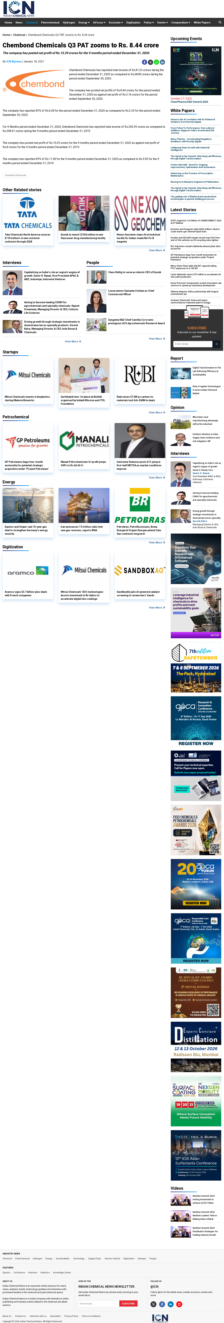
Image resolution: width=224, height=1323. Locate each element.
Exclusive (115, 22)
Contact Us (20, 1316)
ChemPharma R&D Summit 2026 (189, 100)
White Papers (202, 22)
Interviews (12, 262)
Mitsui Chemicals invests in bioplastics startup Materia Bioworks (27, 398)
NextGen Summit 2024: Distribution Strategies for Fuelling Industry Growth (205, 1231)
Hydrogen (69, 22)
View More (156, 250)
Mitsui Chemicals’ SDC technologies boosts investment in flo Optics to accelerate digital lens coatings (82, 595)
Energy (83, 22)
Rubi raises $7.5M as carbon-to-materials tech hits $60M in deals (136, 398)
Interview (32, 1272)
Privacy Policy (71, 1316)
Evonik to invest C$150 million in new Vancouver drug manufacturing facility (83, 236)
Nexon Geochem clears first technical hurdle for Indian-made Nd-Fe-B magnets (138, 238)
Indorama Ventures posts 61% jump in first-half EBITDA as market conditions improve (139, 465)
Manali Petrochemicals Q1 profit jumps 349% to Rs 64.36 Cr (83, 463)
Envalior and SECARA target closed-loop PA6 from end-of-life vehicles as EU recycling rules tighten (195, 239)
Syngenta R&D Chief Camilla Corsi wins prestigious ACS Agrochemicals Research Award (136, 321)
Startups (142, 1258)
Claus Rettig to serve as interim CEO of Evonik (134, 272)
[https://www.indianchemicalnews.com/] (169, 1318)
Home (8, 22)
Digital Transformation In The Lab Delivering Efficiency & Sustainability (207, 371)
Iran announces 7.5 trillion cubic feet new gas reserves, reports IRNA (82, 528)
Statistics (45, 1272)
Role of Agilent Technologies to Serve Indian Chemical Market (207, 390)
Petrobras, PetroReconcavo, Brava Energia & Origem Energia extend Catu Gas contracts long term (139, 530)
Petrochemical (50, 22)
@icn (154, 1286)
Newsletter (55, 1316)
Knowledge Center (62, 1272)
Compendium (180, 22)
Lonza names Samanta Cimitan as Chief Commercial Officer (131, 292)
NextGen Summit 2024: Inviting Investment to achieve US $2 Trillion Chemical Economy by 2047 (206, 1199)
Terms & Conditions (91, 1316)
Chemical (32, 22)
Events (161, 22)
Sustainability (63, 1258)
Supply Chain (95, 1258)
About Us (6, 1316)
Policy (148, 22)
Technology (79, 1258)
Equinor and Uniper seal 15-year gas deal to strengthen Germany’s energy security (26, 530)
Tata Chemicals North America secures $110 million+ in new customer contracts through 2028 (27, 238)
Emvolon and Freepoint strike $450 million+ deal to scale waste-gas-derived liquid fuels (195, 230)
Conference (19, 1272)
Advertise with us (38, 1316)
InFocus (98, 22)
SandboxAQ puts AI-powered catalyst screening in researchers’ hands (138, 593)
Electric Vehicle (112, 1258)
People (93, 262)
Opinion (6, 1272)
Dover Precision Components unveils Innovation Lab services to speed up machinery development (196, 284)
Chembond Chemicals (15, 175)
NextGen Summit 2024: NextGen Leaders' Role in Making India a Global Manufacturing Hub (205, 1215)
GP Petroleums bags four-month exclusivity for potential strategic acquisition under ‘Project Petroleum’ (27, 465)
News (19, 22)
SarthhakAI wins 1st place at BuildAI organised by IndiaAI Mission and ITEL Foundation (83, 400)
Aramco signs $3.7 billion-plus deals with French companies (26, 593)
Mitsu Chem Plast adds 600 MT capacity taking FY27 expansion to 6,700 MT (193, 267)
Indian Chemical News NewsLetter (106, 1286)
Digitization (133, 22)
